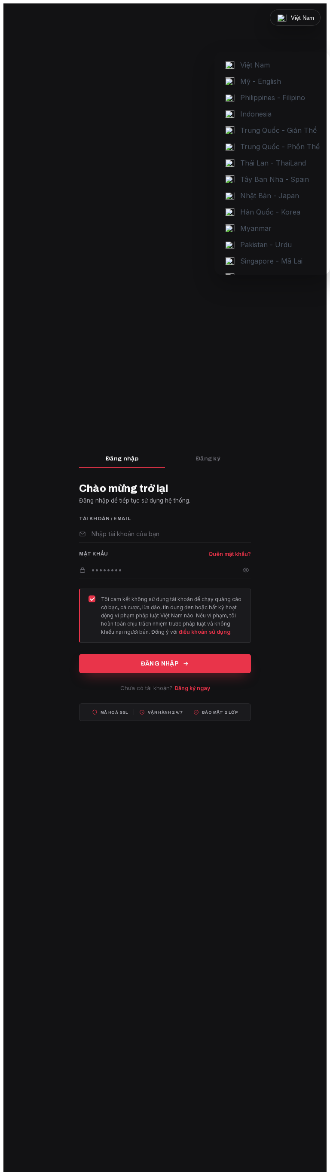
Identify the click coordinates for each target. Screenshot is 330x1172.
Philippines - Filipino (272, 97)
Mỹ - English (260, 81)
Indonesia (256, 114)
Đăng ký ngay (192, 688)
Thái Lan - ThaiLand (273, 163)
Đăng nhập (122, 458)
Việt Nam (255, 65)
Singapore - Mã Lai (271, 261)
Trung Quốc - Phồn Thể (280, 146)
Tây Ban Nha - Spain (274, 179)
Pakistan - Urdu (266, 244)
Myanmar (256, 228)
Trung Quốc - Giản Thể (278, 130)
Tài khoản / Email (105, 518)
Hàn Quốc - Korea (270, 212)
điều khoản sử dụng (204, 632)
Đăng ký (208, 458)
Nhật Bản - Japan (269, 195)
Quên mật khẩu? (229, 554)
